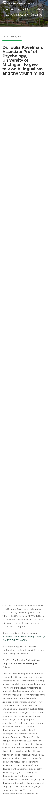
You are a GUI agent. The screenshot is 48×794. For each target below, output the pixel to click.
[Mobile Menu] (43, 3)
